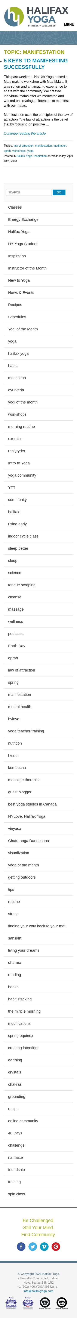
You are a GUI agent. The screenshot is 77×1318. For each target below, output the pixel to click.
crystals (14, 1072)
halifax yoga (18, 353)
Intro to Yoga (19, 463)
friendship (16, 1170)
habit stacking (20, 999)
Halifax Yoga (24, 156)
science (14, 573)
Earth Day (16, 646)
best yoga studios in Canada (32, 804)
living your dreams (23, 950)
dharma (14, 962)
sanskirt (14, 938)
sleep (12, 560)
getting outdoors (22, 877)
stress (13, 914)
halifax (13, 512)
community (17, 500)
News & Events (21, 292)
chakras (15, 1084)
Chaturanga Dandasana (28, 841)
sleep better (18, 548)
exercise (15, 439)
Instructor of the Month (27, 268)
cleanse (14, 597)
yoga (30, 150)
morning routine (21, 426)
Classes (15, 207)
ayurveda (16, 390)
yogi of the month (23, 402)
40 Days (15, 1133)
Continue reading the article (25, 133)
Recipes (15, 305)
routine (14, 902)
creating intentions (23, 1048)
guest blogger (19, 792)
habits (13, 366)
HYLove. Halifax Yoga (26, 816)
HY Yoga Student (22, 244)
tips (11, 889)
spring (13, 682)
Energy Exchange (23, 219)
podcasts (16, 634)
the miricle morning (24, 1011)
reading (14, 975)
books (13, 987)
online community (23, 1121)
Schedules (17, 317)
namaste (15, 1157)
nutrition (15, 743)
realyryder (16, 451)
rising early (17, 524)
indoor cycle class (23, 536)
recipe (13, 1109)
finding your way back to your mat (36, 926)
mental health (19, 707)
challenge (16, 1145)
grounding (16, 1096)
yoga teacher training (26, 731)
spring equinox (20, 1036)
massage (16, 609)
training (14, 1182)
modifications (19, 1023)
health (13, 755)
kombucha (17, 768)
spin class (16, 1194)
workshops (19, 150)
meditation (59, 145)
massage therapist (24, 780)
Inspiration (40, 156)
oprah (7, 150)
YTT (11, 487)
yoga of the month (23, 865)
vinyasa (14, 828)
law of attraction (23, 145)
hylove (13, 719)
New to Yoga (19, 280)
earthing (15, 1060)
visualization (18, 853)
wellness (15, 621)
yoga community (22, 475)
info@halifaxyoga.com (38, 1291)
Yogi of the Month (23, 329)
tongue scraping (22, 585)
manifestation (43, 145)
